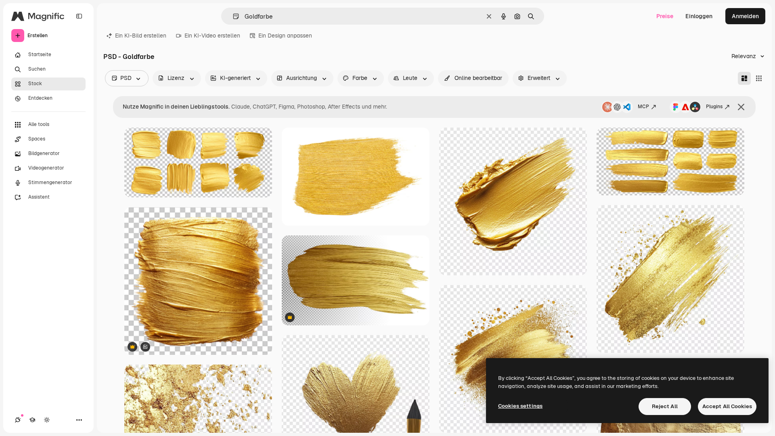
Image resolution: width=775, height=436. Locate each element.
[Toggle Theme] (46, 419)
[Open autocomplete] (233, 16)
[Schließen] (741, 107)
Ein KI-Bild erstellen (140, 35)
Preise (664, 16)
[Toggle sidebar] (79, 16)
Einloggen (698, 16)
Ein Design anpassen (285, 35)
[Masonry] (744, 78)
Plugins (714, 106)
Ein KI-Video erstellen (212, 35)
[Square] (758, 78)
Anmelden (745, 16)
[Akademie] (32, 419)
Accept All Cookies (727, 406)
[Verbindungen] (17, 419)
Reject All (665, 406)
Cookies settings (520, 405)
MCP (643, 106)
